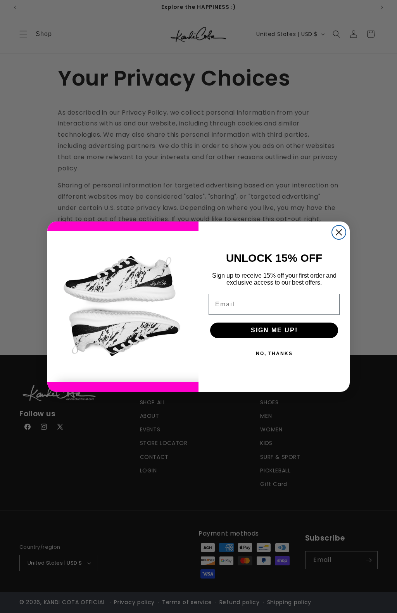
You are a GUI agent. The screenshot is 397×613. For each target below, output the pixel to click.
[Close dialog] (339, 232)
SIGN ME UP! (274, 330)
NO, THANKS (274, 353)
